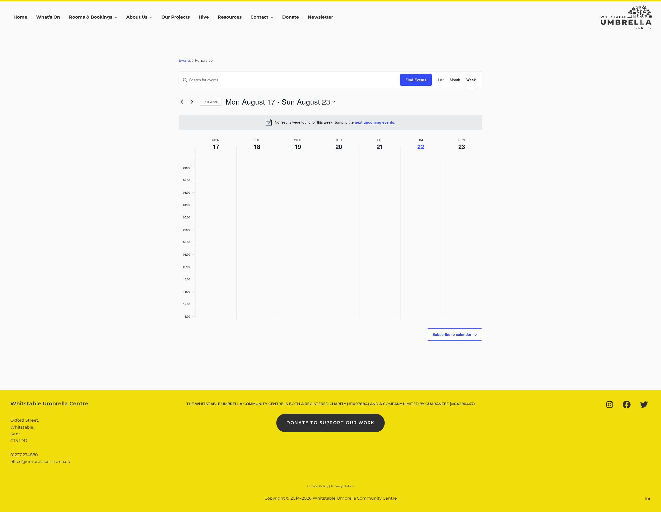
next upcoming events (374, 122)
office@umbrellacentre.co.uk (40, 461)
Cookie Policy (317, 486)
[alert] (330, 122)
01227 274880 (24, 454)
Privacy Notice (342, 486)
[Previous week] (182, 102)
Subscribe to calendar (451, 334)
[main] (330, 211)
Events (185, 60)
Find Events (416, 79)
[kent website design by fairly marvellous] (647, 498)
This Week (210, 101)
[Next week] (192, 102)
